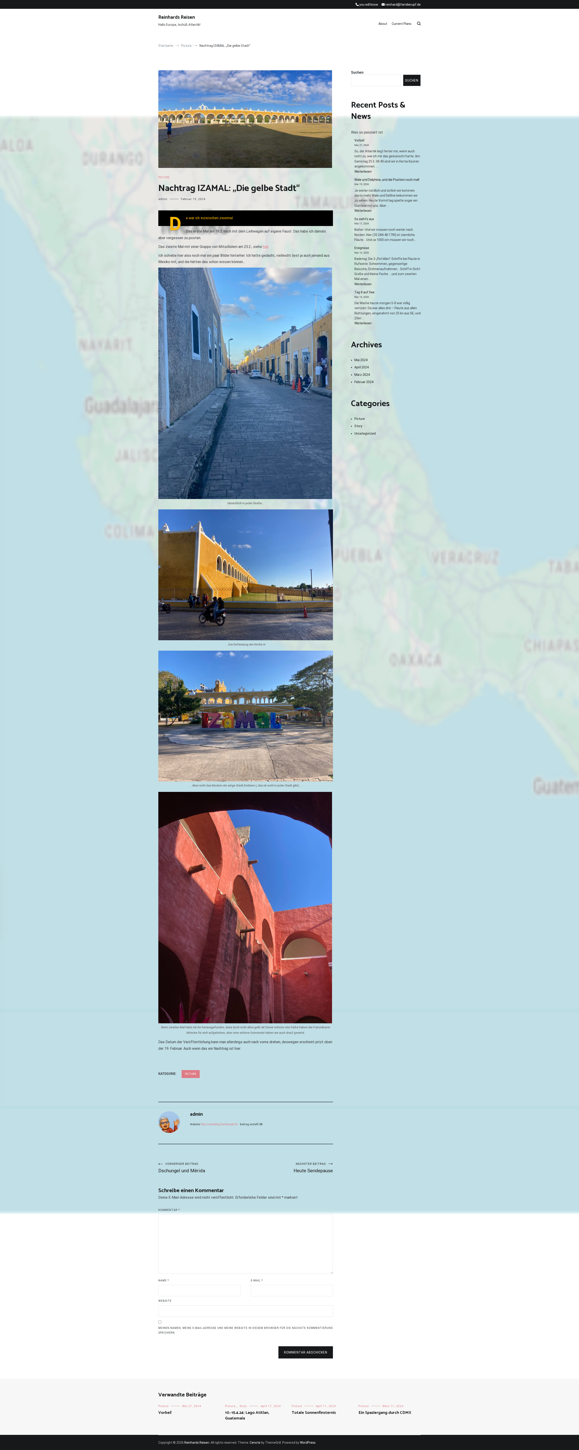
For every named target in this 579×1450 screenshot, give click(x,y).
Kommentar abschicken (305, 1352)
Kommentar (169, 1210)
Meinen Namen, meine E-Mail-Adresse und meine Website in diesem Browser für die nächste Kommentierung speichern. (245, 1330)
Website (165, 1300)
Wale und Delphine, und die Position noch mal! (386, 179)
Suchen (357, 72)
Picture (164, 177)
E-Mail (257, 1280)
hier (265, 247)
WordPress (308, 1442)
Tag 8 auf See (364, 292)
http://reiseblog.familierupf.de (219, 1124)
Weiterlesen (367, 171)
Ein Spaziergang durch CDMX (384, 1412)
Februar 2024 (363, 382)
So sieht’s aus (364, 219)
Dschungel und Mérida (181, 1167)
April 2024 (361, 367)
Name (163, 1280)
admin (162, 199)
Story (358, 426)
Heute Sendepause (313, 1167)
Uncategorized (365, 433)
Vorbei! (359, 140)
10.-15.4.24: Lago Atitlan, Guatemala (247, 1415)
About (382, 24)
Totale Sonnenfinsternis (314, 1412)
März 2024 (362, 375)
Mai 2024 (361, 360)
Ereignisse (361, 248)
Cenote (255, 1442)
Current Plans (401, 24)
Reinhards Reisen (176, 17)
